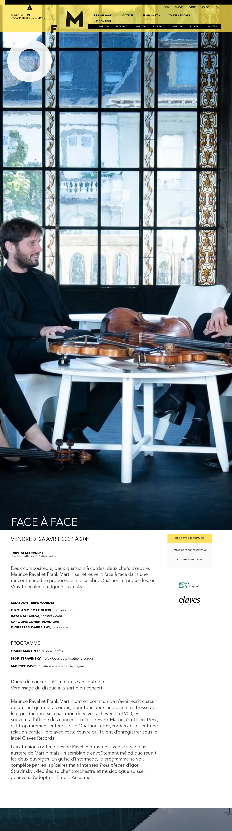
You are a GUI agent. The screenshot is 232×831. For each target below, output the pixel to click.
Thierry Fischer (179, 15)
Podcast (179, 7)
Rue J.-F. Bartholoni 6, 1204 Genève (33, 556)
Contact (206, 7)
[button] (189, 538)
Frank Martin (151, 15)
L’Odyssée (127, 15)
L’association (102, 21)
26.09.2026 (195, 27)
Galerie (192, 7)
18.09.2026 (121, 27)
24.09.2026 (177, 27)
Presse (166, 7)
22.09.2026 (158, 27)
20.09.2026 (140, 27)
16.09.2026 (103, 27)
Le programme (102, 15)
